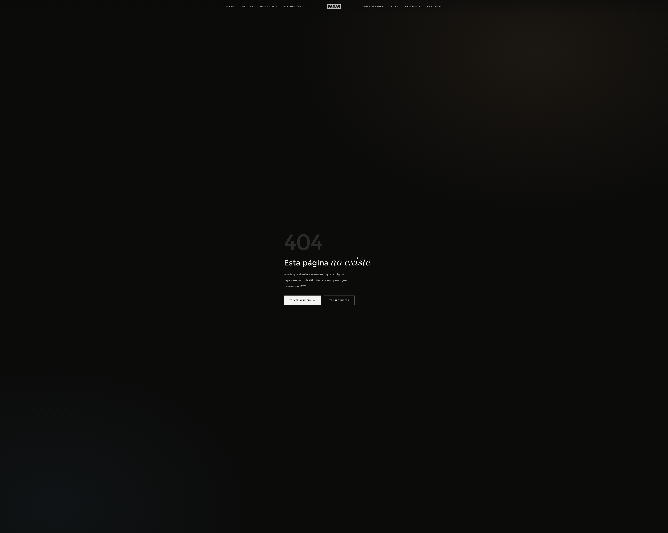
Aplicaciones (373, 6)
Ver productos (339, 300)
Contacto (435, 6)
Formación (292, 6)
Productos (268, 6)
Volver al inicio (300, 300)
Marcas (247, 6)
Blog (394, 6)
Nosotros (412, 6)
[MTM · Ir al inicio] (334, 7)
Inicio (229, 6)
